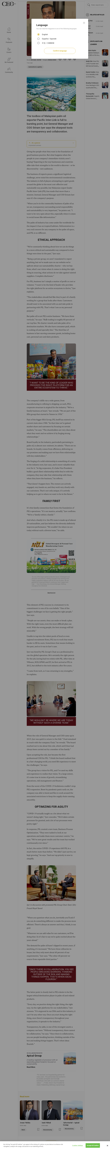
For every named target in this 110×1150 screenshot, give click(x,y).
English (45, 34)
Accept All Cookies (93, 1145)
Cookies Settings (77, 1145)
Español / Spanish (49, 39)
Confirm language (60, 51)
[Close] (107, 1146)
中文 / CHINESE (48, 43)
